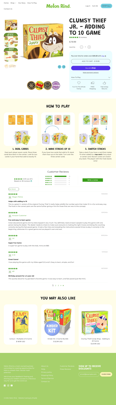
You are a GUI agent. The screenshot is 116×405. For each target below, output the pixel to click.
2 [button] (55, 285)
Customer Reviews (67, 366)
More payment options (91, 72)
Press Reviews (65, 369)
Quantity (72, 47)
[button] (11, 25)
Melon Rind (13, 398)
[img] (12, 194)
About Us (44, 366)
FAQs (43, 369)
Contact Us (8, 9)
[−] (81, 47)
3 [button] (58, 285)
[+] (89, 47)
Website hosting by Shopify (27, 398)
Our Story (21, 3)
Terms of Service (47, 378)
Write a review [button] (92, 180)
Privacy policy (46, 372)
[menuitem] (11, 25)
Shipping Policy (47, 375)
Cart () (95, 6)
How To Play (32, 3)
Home (6, 3)
